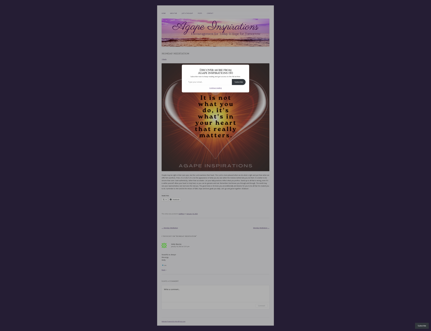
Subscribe (239, 82)
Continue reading (215, 88)
